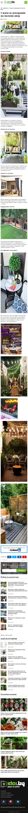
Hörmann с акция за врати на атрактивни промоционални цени (17, 590)
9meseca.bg (22, 807)
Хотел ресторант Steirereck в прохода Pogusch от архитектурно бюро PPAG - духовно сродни (17, 584)
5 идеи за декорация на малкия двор (13, 8)
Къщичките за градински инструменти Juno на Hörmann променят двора (16, 612)
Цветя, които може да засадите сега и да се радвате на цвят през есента (14, 733)
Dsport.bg (4, 807)
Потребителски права (6, 793)
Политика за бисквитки (6, 797)
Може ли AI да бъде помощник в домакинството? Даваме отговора (17, 597)
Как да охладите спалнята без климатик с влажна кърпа (16, 643)
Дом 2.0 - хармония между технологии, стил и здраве (15, 625)
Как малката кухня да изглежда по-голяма (17, 664)
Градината (5, 8)
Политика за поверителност (7, 795)
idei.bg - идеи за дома (6, 635)
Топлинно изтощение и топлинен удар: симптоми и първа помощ (17, 679)
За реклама (3, 791)
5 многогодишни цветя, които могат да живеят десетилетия (16, 686)
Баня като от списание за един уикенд (16, 618)
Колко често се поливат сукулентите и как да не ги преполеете (13, 713)
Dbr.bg (16, 807)
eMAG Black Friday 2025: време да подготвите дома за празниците (17, 604)
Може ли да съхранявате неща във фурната (16, 650)
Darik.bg (11, 807)
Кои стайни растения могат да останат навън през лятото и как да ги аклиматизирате (17, 672)
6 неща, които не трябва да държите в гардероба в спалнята (17, 657)
